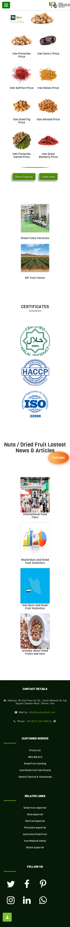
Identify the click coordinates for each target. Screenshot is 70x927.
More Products (24, 176)
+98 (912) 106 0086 (37, 721)
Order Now (48, 176)
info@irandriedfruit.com (42, 712)
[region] (35, 18)
